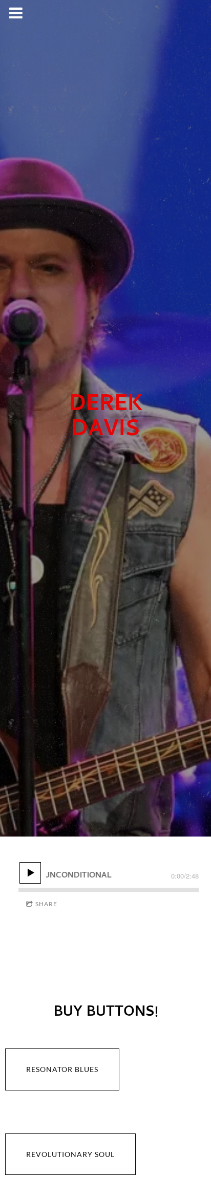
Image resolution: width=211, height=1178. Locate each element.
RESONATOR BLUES (62, 1069)
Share (46, 904)
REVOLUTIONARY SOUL (70, 1154)
